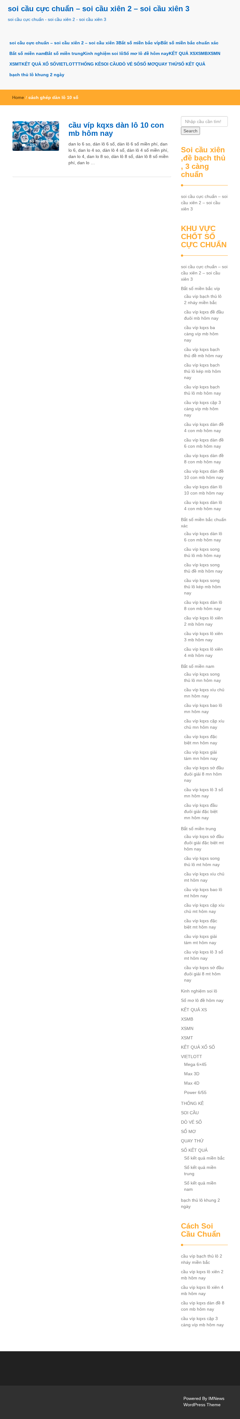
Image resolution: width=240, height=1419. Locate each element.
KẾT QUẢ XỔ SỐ (39, 64)
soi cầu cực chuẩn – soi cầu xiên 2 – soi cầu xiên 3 (98, 8)
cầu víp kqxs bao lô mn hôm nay (203, 708)
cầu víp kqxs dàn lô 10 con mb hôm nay (116, 129)
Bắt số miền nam (27, 53)
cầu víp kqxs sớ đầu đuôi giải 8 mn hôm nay (204, 774)
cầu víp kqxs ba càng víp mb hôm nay (201, 333)
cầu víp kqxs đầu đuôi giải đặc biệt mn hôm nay (201, 811)
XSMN (214, 53)
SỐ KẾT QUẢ (191, 64)
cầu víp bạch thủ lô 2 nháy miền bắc (203, 299)
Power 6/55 (195, 1092)
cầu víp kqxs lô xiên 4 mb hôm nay (203, 652)
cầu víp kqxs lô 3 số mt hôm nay (203, 955)
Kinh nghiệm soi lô (103, 53)
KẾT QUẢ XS (182, 53)
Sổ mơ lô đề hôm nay (146, 53)
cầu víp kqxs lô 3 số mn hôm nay (203, 792)
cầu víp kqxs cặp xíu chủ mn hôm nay (204, 724)
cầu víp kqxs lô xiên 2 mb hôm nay (203, 621)
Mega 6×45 (195, 1064)
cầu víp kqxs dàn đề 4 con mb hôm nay (204, 427)
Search (190, 130)
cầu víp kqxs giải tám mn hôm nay (201, 755)
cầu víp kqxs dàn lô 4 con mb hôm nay (203, 505)
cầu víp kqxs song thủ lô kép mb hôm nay (202, 586)
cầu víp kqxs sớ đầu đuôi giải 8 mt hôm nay (204, 974)
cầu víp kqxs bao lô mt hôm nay (203, 892)
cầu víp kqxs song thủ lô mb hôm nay (202, 552)
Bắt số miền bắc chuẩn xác (189, 42)
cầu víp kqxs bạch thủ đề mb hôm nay (203, 352)
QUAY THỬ (166, 64)
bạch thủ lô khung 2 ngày (36, 74)
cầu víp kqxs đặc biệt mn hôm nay (200, 739)
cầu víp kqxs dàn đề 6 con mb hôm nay (204, 443)
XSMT (15, 64)
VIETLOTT (67, 64)
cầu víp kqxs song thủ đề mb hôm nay (203, 568)
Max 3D (191, 1073)
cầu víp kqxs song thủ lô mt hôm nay (202, 861)
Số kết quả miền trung (200, 1170)
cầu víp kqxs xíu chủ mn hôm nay (204, 692)
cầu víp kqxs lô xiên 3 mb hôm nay (203, 636)
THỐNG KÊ (89, 64)
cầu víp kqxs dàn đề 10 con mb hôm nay (204, 474)
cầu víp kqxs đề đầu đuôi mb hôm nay (204, 315)
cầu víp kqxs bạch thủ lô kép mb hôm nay (202, 371)
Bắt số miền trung (64, 53)
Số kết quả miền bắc (204, 1157)
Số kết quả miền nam (200, 1186)
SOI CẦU (110, 64)
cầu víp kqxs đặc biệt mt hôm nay (200, 923)
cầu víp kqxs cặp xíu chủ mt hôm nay (204, 908)
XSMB (201, 53)
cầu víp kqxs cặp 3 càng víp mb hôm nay (202, 408)
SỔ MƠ (147, 64)
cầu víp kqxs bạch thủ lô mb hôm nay (202, 390)
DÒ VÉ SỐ (129, 64)
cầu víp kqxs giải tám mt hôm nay (200, 939)
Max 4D (191, 1083)
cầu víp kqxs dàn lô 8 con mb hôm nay (203, 605)
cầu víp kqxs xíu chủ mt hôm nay (204, 877)
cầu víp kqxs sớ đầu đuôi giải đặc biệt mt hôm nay (204, 842)
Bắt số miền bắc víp (139, 42)
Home (18, 97)
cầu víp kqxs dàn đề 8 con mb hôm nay (204, 458)
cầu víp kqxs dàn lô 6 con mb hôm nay (203, 536)
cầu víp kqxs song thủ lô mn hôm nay (202, 677)
